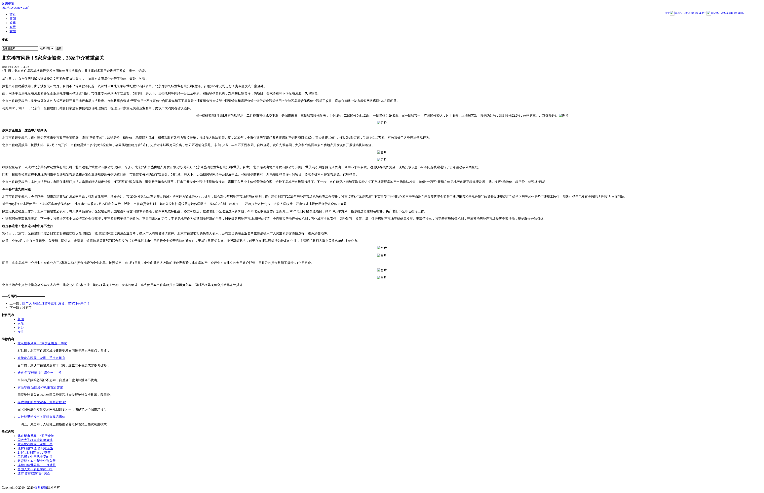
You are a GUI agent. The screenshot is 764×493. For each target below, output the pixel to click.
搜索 (58, 48)
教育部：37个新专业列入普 (37, 461)
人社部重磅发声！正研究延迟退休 (41, 417)
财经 (21, 327)
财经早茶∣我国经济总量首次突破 (40, 387)
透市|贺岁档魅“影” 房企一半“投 (39, 372)
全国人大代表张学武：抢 (35, 469)
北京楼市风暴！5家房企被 (36, 435)
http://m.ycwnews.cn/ (15, 7)
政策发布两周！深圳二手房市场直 (41, 358)
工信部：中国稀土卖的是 (35, 456)
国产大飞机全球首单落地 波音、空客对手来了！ (56, 303)
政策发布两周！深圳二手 (35, 444)
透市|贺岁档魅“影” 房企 (34, 473)
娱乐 (21, 323)
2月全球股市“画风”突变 (34, 452)
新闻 (21, 319)
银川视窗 (8, 3)
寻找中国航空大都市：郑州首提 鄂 (42, 402)
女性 (21, 331)
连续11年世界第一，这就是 (37, 465)
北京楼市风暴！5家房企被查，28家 (42, 343)
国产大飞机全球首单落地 (35, 440)
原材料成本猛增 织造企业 (35, 448)
